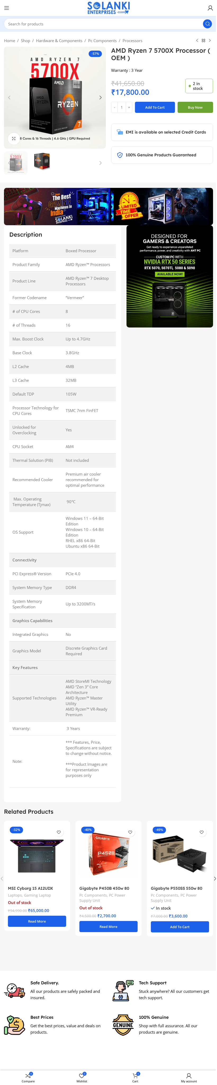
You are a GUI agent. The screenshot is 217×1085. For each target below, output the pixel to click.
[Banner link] (166, 274)
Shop (23, 40)
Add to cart (153, 107)
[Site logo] (106, 7)
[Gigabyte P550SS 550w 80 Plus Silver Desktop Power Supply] (176, 858)
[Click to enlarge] (12, 139)
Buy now (193, 107)
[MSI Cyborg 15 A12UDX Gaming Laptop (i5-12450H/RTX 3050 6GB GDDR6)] (36, 858)
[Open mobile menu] (6, 8)
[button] (7, 97)
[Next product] (208, 41)
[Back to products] (201, 41)
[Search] (203, 23)
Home (7, 40)
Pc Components (100, 40)
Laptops (15, 898)
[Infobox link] (52, 994)
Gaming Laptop (37, 898)
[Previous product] (195, 41)
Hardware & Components (57, 40)
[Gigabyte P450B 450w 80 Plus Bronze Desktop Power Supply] (106, 858)
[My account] (206, 8)
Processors (131, 40)
